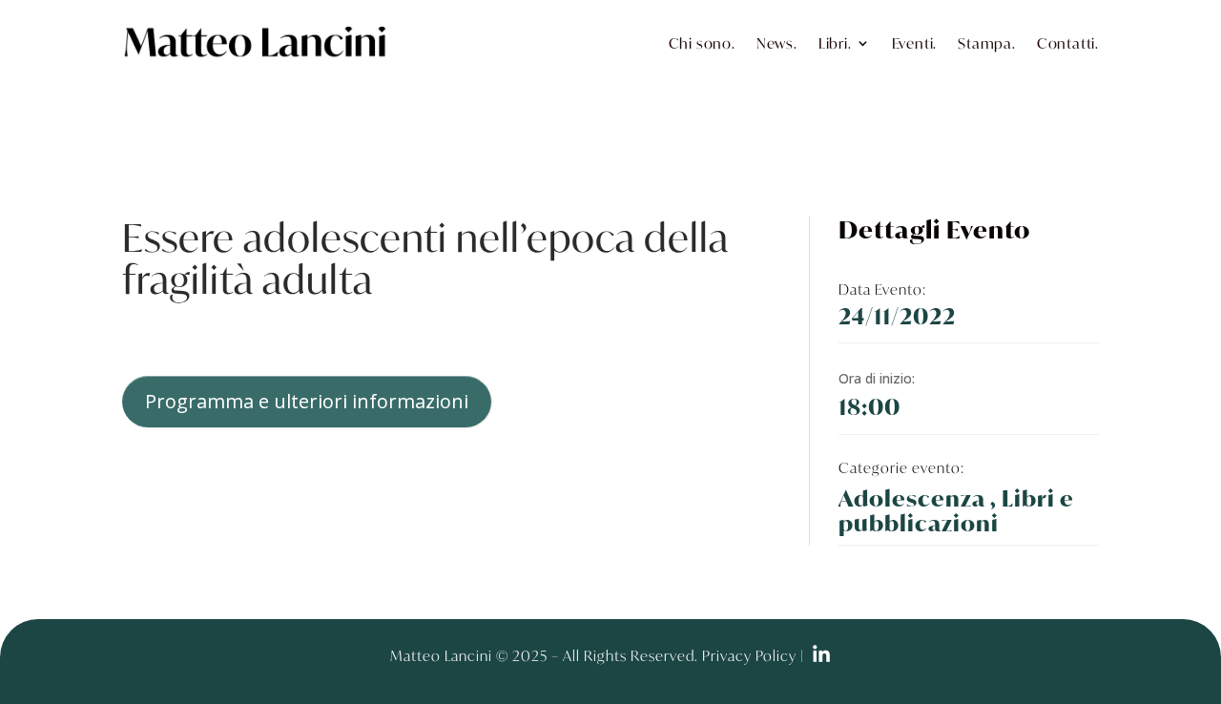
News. (776, 42)
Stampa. (987, 42)
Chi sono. (702, 42)
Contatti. (1068, 42)
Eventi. (915, 42)
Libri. (835, 42)
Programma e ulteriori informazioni (306, 401)
